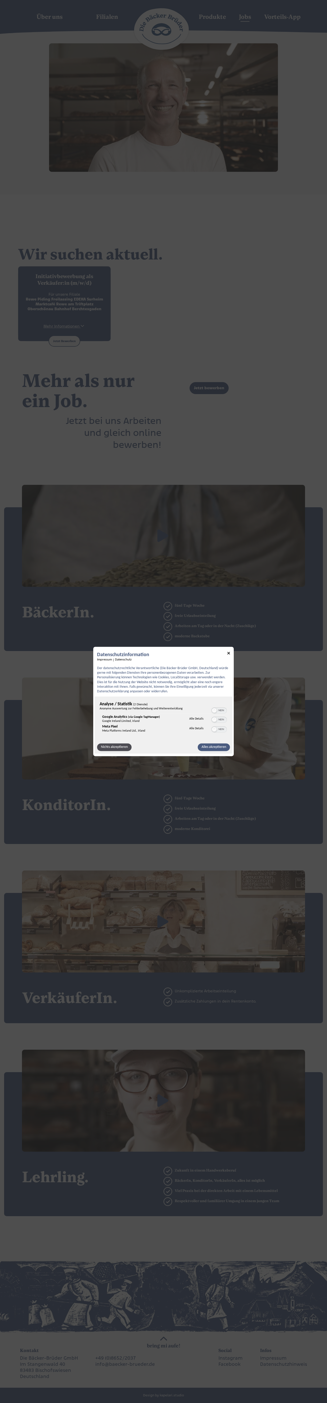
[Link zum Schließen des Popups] (228, 654)
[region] (163, 718)
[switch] (219, 710)
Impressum (104, 659)
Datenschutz (123, 659)
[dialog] (163, 701)
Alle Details (196, 719)
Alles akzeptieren (214, 747)
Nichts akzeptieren (114, 747)
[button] (214, 710)
